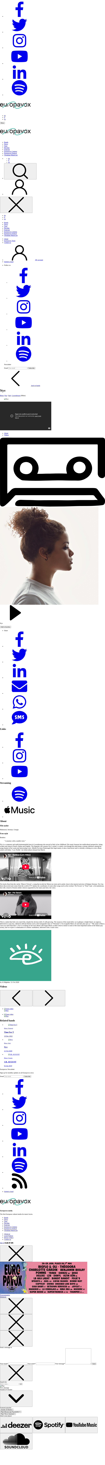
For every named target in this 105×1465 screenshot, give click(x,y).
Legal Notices (8, 1236)
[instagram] (19, 763)
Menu (2, 123)
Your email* (4, 1364)
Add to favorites (5, 627)
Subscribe (31, 368)
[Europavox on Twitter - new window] (19, 32)
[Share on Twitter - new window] (19, 662)
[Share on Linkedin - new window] (19, 678)
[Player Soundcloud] (16, 1441)
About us (7, 1234)
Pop (6, 395)
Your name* (31, 1364)
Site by (2, 1243)
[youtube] (19, 778)
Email (6, 368)
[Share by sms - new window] (19, 725)
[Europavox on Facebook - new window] (19, 16)
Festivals (7, 149)
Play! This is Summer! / (8, 1414)
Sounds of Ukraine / (7, 1409)
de (5, 116)
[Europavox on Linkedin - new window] (19, 79)
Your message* (60, 1364)
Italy (9, 395)
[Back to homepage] (15, 112)
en (5, 119)
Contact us (7, 242)
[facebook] (19, 747)
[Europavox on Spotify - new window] (19, 95)
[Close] (16, 205)
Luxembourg (16, 395)
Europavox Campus (10, 151)
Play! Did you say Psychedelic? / (11, 1412)
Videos (6, 435)
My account (39, 260)
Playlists (6, 148)
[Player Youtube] (81, 1425)
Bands (6, 142)
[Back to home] (15, 139)
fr (4, 117)
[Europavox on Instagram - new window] (19, 48)
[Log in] (19, 194)
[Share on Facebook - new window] (19, 646)
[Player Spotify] (49, 1425)
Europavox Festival (10, 153)
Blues (2, 395)
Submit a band (8, 262)
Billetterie (3, 1297)
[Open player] (16, 1399)
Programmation (5, 1295)
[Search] (20, 171)
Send (93, 1364)
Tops (5, 146)
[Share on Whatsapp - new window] (19, 709)
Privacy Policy (9, 1237)
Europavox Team (9, 241)
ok (21, 1384)
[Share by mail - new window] (19, 693)
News (6, 144)
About (6, 239)
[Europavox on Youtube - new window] (19, 63)
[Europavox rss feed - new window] (19, 1188)
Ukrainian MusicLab (11, 155)
